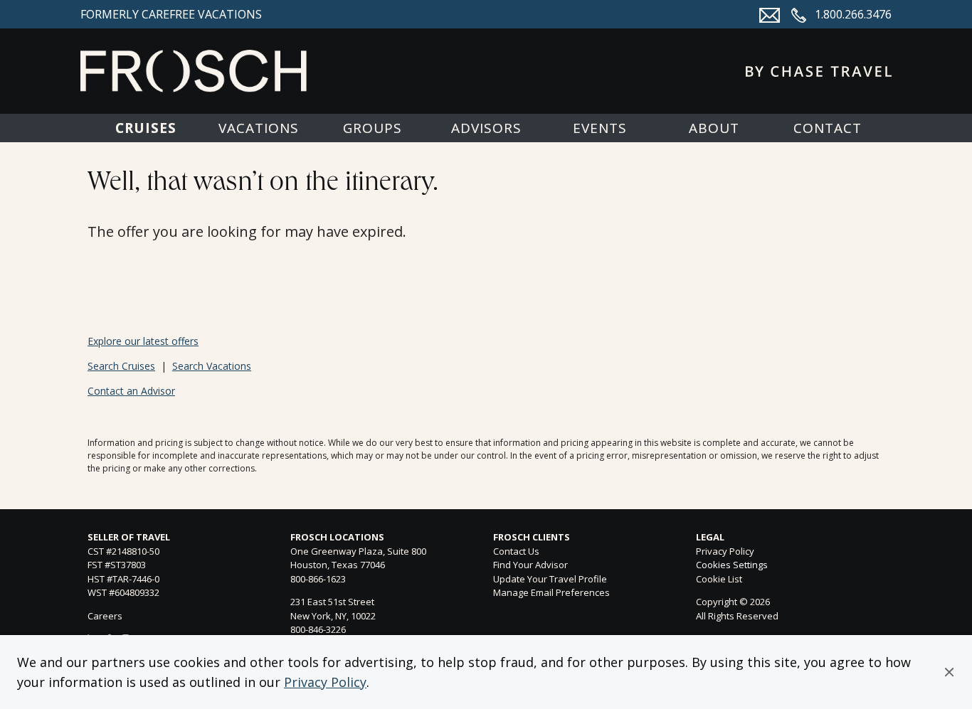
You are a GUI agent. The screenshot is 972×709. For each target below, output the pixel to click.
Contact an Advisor (131, 391)
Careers (105, 615)
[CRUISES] (144, 128)
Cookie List (719, 578)
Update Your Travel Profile (550, 578)
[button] (949, 672)
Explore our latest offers (143, 341)
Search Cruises (121, 366)
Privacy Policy (325, 682)
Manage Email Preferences (551, 592)
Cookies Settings (732, 565)
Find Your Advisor (530, 564)
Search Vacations (211, 366)
